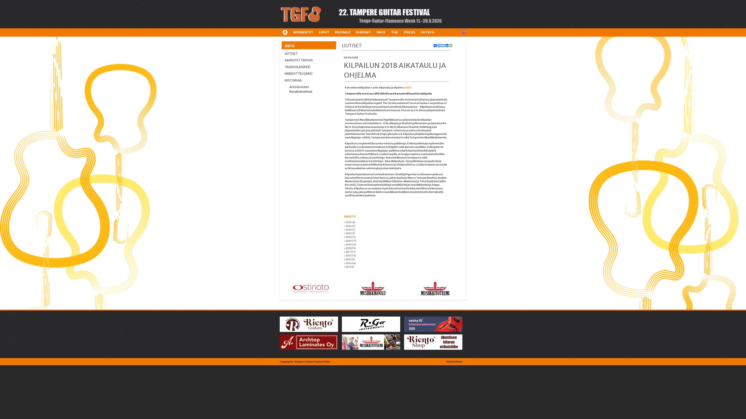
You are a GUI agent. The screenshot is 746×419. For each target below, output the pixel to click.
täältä (407, 87)
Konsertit (303, 32)
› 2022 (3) (349, 233)
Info (381, 32)
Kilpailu (342, 32)
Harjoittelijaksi (299, 73)
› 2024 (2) (349, 225)
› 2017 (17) (350, 251)
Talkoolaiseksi (297, 67)
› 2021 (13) (350, 236)
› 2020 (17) (350, 240)
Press (409, 32)
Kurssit (363, 32)
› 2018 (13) (350, 248)
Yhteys (427, 32)
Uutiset (291, 53)
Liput (324, 32)
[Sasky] (433, 324)
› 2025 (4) (349, 222)
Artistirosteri (299, 87)
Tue (394, 32)
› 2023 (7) (349, 229)
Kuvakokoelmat (300, 91)
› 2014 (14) (350, 263)
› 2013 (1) (349, 266)
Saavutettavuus (299, 60)
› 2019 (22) (350, 244)
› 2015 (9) (349, 259)
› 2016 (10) (350, 255)
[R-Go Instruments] (371, 324)
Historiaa (293, 80)
